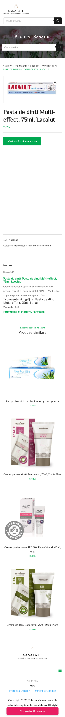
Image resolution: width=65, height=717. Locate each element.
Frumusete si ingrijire (27, 66)
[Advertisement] (32, 192)
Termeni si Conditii (44, 690)
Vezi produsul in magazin (22, 141)
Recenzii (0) (8, 272)
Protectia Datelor (19, 690)
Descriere (7, 265)
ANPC (32, 686)
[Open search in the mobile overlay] (32, 20)
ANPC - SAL (32, 681)
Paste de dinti (49, 66)
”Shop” (8, 66)
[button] (55, 82)
